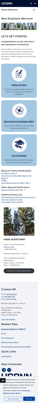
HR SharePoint (6, 356)
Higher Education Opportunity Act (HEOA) (16, 347)
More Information (13, 399)
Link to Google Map (8, 319)
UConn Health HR (7, 338)
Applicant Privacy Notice (10, 342)
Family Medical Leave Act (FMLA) (14, 183)
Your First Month (19, 155)
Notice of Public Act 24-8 (12, 190)
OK (27, 399)
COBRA (4, 181)
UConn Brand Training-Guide (11, 202)
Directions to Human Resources (18, 271)
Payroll (3, 334)
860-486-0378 (10, 297)
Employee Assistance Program (12, 200)
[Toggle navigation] (34, 10)
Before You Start (19, 85)
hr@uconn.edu (9, 247)
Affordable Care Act (8, 173)
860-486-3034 (12, 294)
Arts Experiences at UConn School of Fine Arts (17, 197)
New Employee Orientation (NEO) (19, 121)
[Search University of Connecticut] (31, 3)
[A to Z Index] (35, 3)
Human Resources (9, 10)
